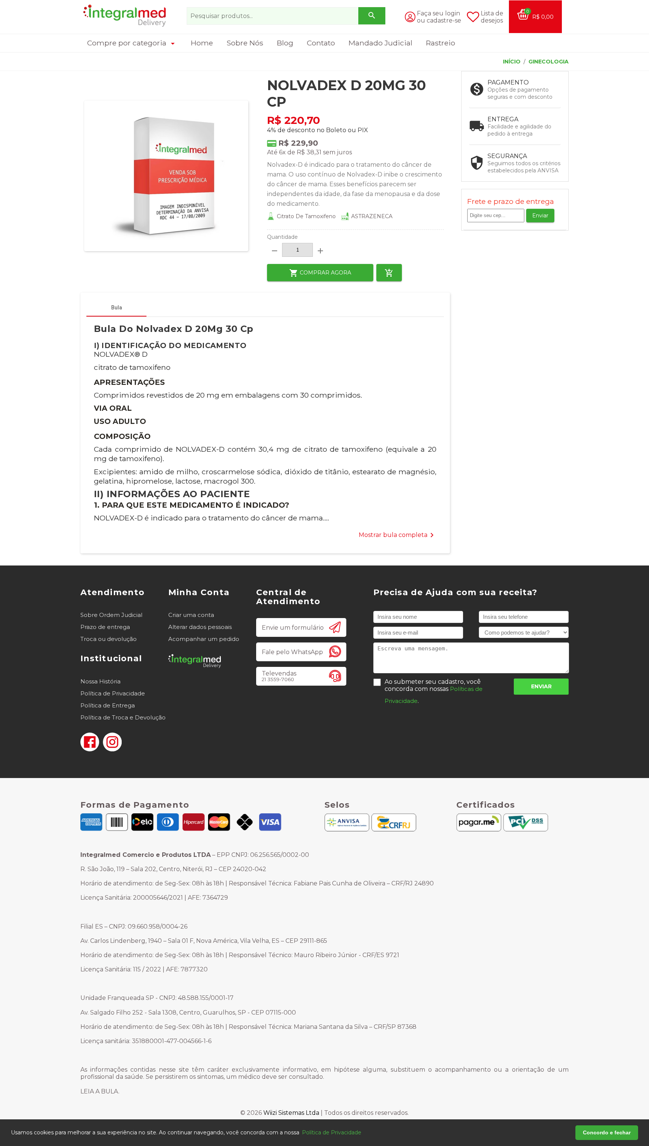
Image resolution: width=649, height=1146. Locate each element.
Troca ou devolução (108, 638)
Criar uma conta (191, 614)
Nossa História (100, 681)
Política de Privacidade (112, 693)
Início (512, 61)
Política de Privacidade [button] (331, 1132)
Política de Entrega (107, 705)
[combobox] (286, 16)
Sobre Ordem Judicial (111, 614)
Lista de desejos (492, 17)
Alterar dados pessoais (200, 626)
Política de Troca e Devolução (123, 717)
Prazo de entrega (105, 626)
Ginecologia (548, 61)
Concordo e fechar (607, 1132)
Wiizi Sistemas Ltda (291, 1112)
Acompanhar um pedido (203, 638)
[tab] (116, 308)
